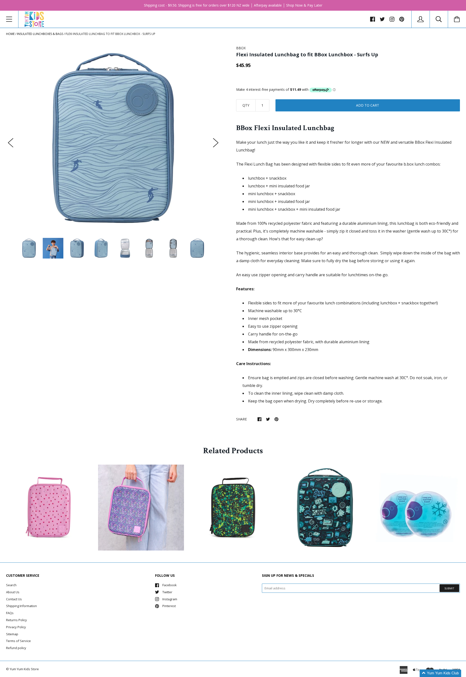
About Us (12, 592)
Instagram (169, 599)
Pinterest (169, 606)
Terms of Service (18, 641)
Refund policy (16, 648)
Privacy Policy (16, 627)
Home (10, 34)
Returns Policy (16, 620)
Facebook (169, 585)
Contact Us (14, 599)
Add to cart (367, 105)
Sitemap (12, 634)
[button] (440, 673)
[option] (113, 138)
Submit (449, 588)
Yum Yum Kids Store (24, 669)
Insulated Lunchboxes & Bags (40, 34)
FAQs (10, 613)
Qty (245, 105)
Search (11, 585)
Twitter (167, 592)
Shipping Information (21, 606)
